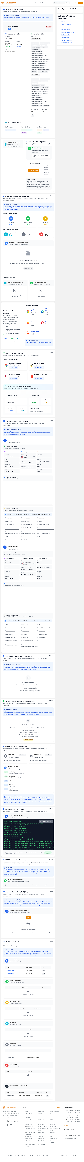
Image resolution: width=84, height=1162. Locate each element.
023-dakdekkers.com (36, 87)
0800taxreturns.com (36, 47)
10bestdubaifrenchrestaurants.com (39, 55)
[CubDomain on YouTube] (14, 1121)
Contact (49, 3)
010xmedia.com (35, 45)
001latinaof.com (35, 43)
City (30, 461)
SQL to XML (41, 1136)
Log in (75, 2)
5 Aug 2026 (77, 1113)
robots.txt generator (66, 42)
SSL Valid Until (45, 109)
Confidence (22, 408)
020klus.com (34, 83)
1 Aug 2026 (77, 1117)
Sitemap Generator (66, 24)
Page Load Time (34, 114)
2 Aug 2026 (70, 1117)
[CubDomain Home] (8, 3)
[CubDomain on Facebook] (7, 1121)
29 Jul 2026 (70, 1121)
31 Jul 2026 (70, 1119)
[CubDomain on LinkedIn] (7, 1124)
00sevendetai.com (35, 81)
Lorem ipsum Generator (53, 1141)
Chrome (69, 1133)
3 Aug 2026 (77, 1115)
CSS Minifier (29, 1120)
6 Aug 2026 (70, 1113)
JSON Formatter (54, 1120)
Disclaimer (39, 1156)
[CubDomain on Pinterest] (18, 1121)
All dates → (66, 1125)
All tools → (58, 1107)
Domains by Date (40, 3)
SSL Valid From (34, 109)
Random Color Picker (31, 1128)
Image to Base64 (65, 29)
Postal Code (39, 469)
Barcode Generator (30, 1140)
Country (22, 454)
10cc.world (34, 69)
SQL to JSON (29, 1136)
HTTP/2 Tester (29, 1126)
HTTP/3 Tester (41, 1144)
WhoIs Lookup (41, 1114)
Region (22, 461)
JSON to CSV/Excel (42, 1126)
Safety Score (10, 408)
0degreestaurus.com (36, 93)
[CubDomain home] (9, 1107)
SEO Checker (41, 1111)
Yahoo (24, 132)
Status (51, 1156)
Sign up (80, 2)
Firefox (69, 1135)
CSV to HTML (29, 1124)
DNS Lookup (29, 1138)
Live (40, 132)
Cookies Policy (32, 1156)
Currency (39, 459)
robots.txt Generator (43, 1122)
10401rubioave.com (36, 49)
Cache (40, 130)
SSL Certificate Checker (55, 1122)
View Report (14, 367)
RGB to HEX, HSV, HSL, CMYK (55, 1129)
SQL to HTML (41, 1132)
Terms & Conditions (22, 1156)
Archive (46, 130)
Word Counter (29, 1114)
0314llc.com (34, 91)
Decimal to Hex (53, 1138)
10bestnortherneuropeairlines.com (39, 63)
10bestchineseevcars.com (37, 53)
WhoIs (63, 27)
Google (24, 130)
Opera (74, 1135)
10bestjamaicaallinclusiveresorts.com (39, 61)
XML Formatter (65, 37)
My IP (62, 22)
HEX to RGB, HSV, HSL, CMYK (43, 1129)
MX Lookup (52, 1136)
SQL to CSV (52, 1132)
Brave (79, 1135)
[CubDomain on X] (11, 1121)
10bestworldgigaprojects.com (38, 67)
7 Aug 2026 (77, 1110)
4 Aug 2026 (70, 1115)
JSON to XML (53, 1126)
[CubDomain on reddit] (11, 1124)
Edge (75, 1133)
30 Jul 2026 (77, 1119)
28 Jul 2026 (77, 1121)
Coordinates (23, 466)
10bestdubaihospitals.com (37, 57)
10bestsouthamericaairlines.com (38, 65)
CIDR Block (7, 469)
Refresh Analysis (33, 170)
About (7, 1156)
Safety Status (10, 400)
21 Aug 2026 (70, 1110)
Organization (7, 464)
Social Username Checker (68, 32)
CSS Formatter (41, 1120)
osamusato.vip (13, 26)
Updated (18, 41)
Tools (32, 3)
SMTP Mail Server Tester (30, 1145)
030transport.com (44, 89)
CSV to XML (53, 1124)
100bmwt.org (44, 47)
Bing (31, 130)
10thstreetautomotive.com (43, 69)
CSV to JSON (41, 1124)
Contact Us (45, 1156)
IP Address (33, 36)
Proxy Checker (41, 1140)
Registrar (7, 36)
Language (39, 464)
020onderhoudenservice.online (38, 85)
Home (27, 3)
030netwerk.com (35, 89)
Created (7, 41)
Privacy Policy (13, 1156)
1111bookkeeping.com (43, 71)
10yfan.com (34, 71)
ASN (6, 459)
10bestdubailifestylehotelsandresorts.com (40, 59)
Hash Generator (65, 35)
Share (51, 9)
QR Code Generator (66, 40)
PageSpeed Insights (11, 130)
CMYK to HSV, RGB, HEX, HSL (30, 1133)
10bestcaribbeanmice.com (37, 51)
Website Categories (34, 408)
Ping (28, 917)
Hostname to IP (41, 1138)
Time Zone (39, 454)
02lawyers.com (43, 45)
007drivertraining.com (44, 43)
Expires (7, 49)
